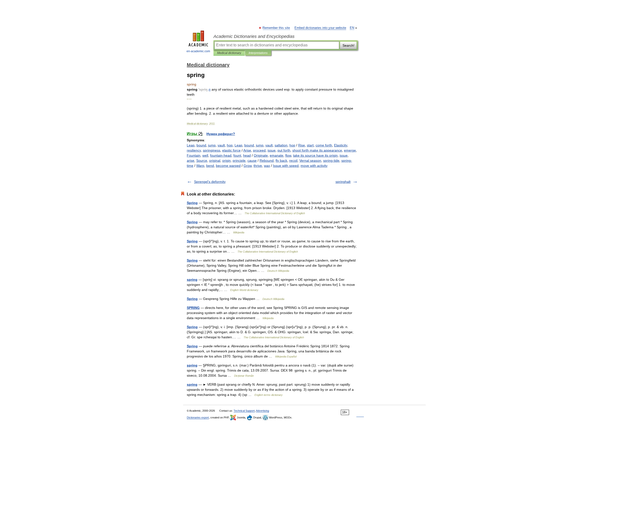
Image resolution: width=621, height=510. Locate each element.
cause (252, 160)
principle (239, 160)
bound (201, 145)
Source (201, 160)
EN (352, 28)
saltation (281, 145)
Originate (261, 155)
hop (230, 145)
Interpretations (258, 53)
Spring (192, 203)
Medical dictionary (229, 53)
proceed (259, 150)
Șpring (192, 299)
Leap (191, 145)
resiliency (194, 150)
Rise (301, 145)
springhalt (343, 182)
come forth (324, 145)
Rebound (267, 160)
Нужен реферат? (220, 134)
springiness (211, 150)
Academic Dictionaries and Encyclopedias (253, 36)
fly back (281, 160)
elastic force (231, 150)
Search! (348, 45)
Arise (247, 150)
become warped (228, 166)
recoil (293, 160)
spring (192, 279)
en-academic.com (198, 51)
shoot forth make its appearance (317, 150)
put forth (284, 150)
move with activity (314, 166)
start (310, 145)
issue (272, 150)
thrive (257, 166)
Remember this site (276, 28)
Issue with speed (286, 166)
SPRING (193, 308)
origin (226, 160)
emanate (276, 155)
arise (190, 160)
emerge (350, 150)
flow (288, 155)
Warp (200, 166)
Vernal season (310, 160)
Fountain (193, 155)
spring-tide (331, 160)
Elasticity (340, 145)
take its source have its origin (315, 155)
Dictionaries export (198, 417)
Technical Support (244, 410)
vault (221, 145)
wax (267, 166)
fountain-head (220, 155)
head (247, 155)
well (205, 155)
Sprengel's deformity (210, 182)
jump (212, 145)
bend (210, 166)
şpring (192, 365)
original (214, 160)
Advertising (262, 410)
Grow (248, 166)
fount (237, 155)
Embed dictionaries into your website (320, 28)
